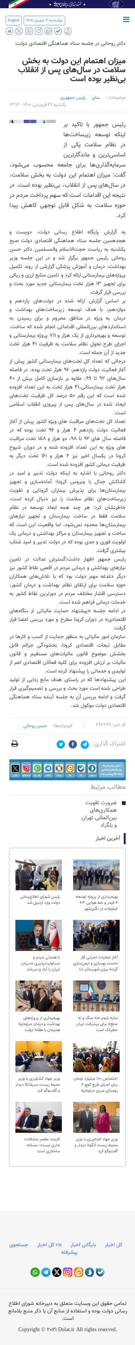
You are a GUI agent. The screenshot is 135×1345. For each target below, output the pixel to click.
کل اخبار (113, 1245)
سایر (96, 97)
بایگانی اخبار (83, 1245)
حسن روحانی (35, 726)
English (14, 20)
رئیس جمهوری (73, 97)
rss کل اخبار (49, 1245)
